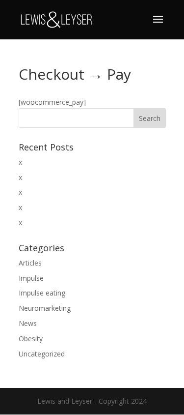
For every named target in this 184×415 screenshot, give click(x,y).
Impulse (31, 278)
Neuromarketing (45, 308)
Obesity (31, 338)
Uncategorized (42, 353)
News (28, 323)
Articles (30, 262)
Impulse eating (42, 292)
